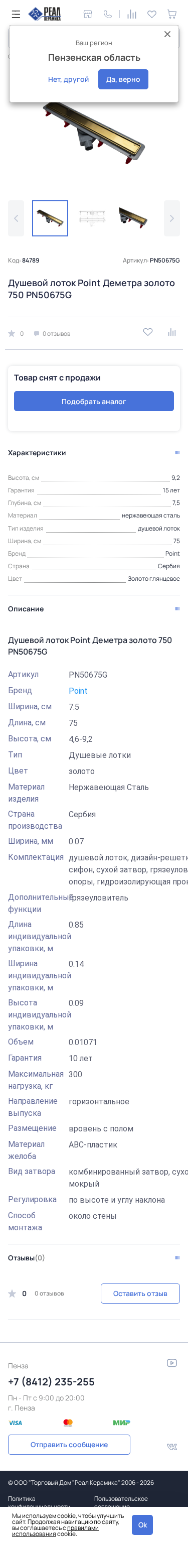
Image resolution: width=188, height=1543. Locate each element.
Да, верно (123, 79)
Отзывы (26, 1257)
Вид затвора (31, 1171)
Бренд (20, 690)
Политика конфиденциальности (39, 1502)
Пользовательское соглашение (121, 1502)
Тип (15, 754)
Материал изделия (26, 793)
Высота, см (29, 738)
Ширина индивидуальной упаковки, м (36, 975)
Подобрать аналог (94, 401)
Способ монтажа (25, 1221)
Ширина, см (30, 706)
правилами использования (55, 1530)
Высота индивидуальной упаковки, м (36, 1015)
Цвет (18, 771)
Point (78, 691)
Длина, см (27, 722)
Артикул (23, 674)
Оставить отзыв (140, 1293)
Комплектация (36, 857)
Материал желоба (26, 1150)
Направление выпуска (33, 1107)
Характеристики (37, 452)
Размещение (32, 1128)
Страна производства (35, 820)
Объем (21, 1042)
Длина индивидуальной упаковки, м (36, 936)
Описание (26, 608)
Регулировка (32, 1199)
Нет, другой (68, 79)
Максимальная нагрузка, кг (36, 1080)
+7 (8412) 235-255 (51, 1381)
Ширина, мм (30, 841)
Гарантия (25, 1058)
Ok (142, 1524)
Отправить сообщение (69, 1444)
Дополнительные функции (36, 903)
